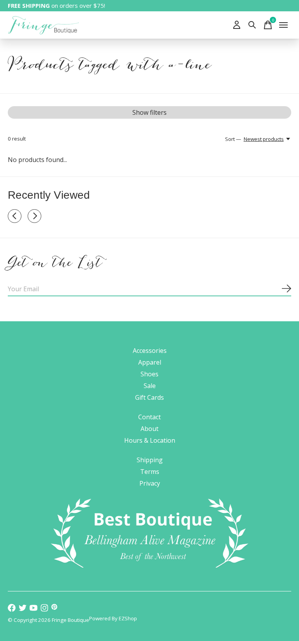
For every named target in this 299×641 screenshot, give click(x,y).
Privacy (149, 483)
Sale (150, 385)
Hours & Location (149, 440)
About (149, 428)
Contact (149, 417)
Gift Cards (149, 397)
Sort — (233, 138)
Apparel (149, 362)
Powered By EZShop (113, 618)
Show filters (149, 112)
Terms (149, 471)
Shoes (149, 374)
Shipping (150, 460)
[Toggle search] (252, 25)
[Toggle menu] (283, 25)
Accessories (150, 350)
